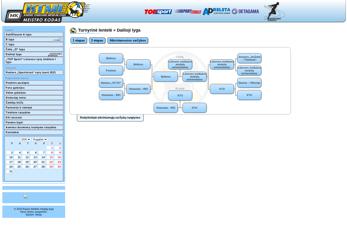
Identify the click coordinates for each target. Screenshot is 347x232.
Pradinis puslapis (17, 82)
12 (27, 157)
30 (59, 166)
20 (35, 162)
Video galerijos (16, 92)
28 (43, 166)
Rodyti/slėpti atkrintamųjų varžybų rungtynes (110, 117)
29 (51, 166)
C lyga (10, 44)
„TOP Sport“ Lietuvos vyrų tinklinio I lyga (31, 60)
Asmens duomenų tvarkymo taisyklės (31, 127)
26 (27, 166)
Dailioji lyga (14, 54)
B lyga (10, 39)
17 (11, 162)
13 (35, 157)
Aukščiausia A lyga (18, 34)
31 (11, 171)
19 (27, 162)
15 (51, 157)
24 (11, 166)
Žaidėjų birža (14, 102)
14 (43, 157)
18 (19, 162)
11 (19, 157)
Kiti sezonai (14, 117)
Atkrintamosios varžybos (128, 40)
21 (43, 162)
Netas (38, 214)
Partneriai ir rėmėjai (19, 107)
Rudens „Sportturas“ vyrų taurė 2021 (31, 72)
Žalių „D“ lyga (15, 49)
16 (59, 157)
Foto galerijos (15, 87)
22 (51, 162)
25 (19, 166)
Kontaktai (12, 132)
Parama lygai (14, 122)
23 (59, 162)
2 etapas (97, 40)
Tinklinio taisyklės (18, 112)
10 (11, 157)
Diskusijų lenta (16, 97)
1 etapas (79, 40)
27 (35, 166)
